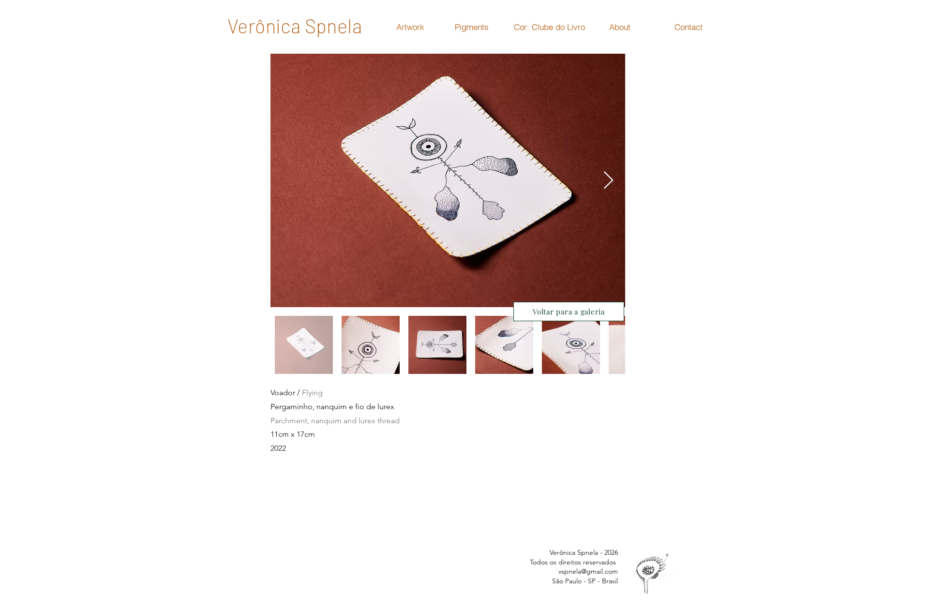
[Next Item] (608, 180)
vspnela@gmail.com (588, 571)
